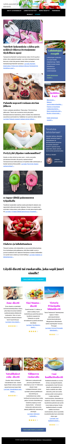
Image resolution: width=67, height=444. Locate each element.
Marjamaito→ (51, 100)
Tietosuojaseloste (46, 439)
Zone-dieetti (13, 302)
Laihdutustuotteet (30, 10)
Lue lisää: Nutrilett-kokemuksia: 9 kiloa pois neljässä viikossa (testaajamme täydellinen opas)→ (20, 66)
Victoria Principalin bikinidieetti (54, 305)
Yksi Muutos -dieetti (33, 304)
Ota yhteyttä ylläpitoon (36, 439)
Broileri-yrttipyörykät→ (54, 113)
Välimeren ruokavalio (33, 375)
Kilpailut (30, 14)
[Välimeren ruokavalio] (33, 364)
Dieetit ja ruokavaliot (14, 10)
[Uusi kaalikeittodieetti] (54, 364)
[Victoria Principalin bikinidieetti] (54, 293)
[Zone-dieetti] (13, 293)
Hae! (61, 4)
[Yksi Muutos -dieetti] (33, 293)
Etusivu (37, 14)
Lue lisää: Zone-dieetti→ (12, 322)
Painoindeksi (56, 10)
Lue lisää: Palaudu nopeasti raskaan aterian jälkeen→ (19, 119)
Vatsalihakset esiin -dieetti (13, 375)
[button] (33, 279)
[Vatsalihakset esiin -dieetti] (13, 364)
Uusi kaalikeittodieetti (54, 375)
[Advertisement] (54, 29)
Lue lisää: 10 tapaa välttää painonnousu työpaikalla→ (21, 211)
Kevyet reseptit (44, 10)
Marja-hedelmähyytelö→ (54, 111)
